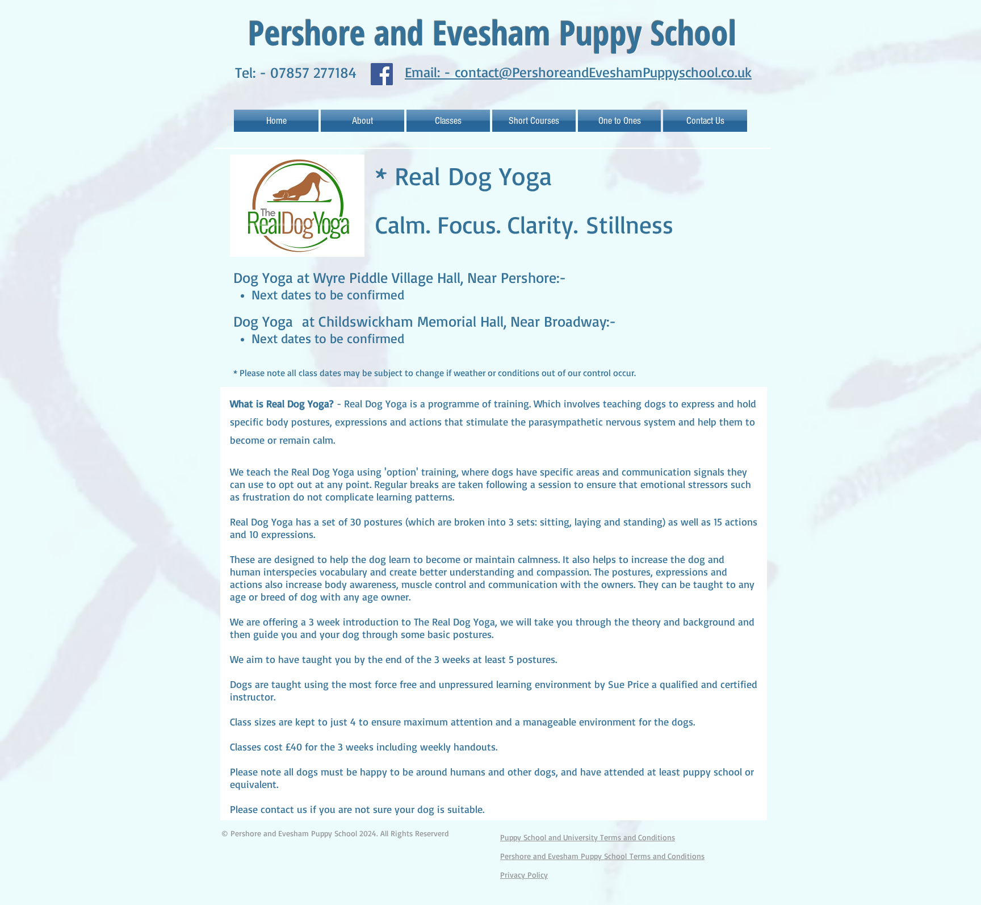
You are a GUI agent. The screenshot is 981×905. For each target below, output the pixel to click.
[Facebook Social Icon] (382, 74)
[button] (448, 121)
